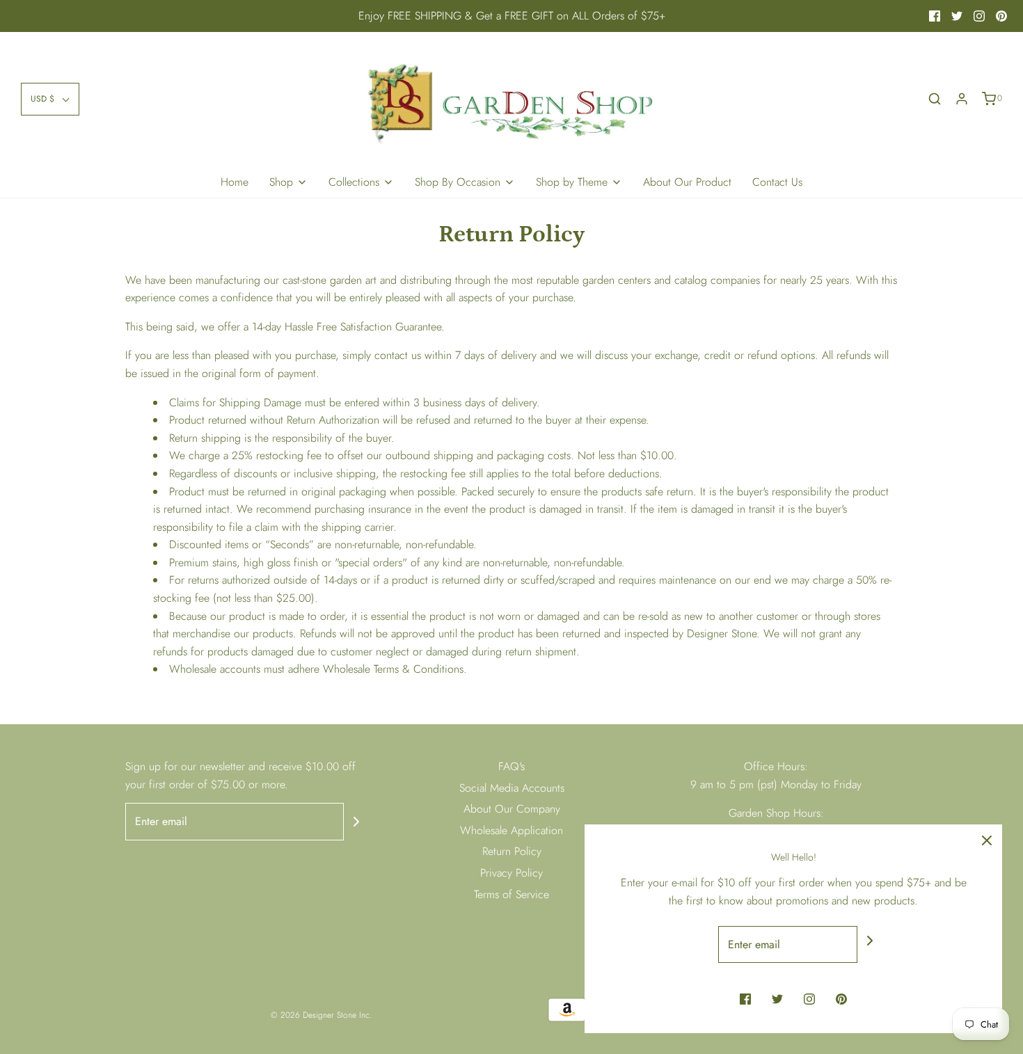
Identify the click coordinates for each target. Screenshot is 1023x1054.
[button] (50, 99)
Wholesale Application (511, 830)
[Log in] (961, 99)
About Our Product (687, 182)
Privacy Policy (511, 873)
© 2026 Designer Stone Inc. (321, 1015)
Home (234, 182)
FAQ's (511, 766)
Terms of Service (511, 894)
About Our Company (511, 809)
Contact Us (777, 182)
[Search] (934, 99)
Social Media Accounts (511, 788)
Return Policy (511, 851)
